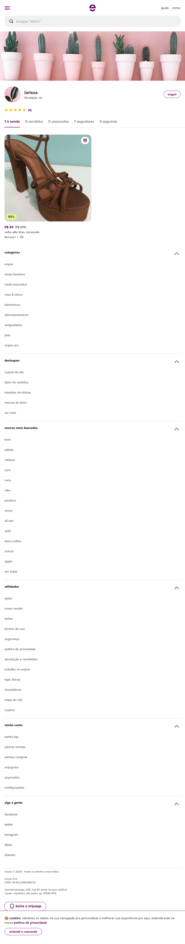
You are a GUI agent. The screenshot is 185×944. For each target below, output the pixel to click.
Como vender (14, 608)
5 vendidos (34, 121)
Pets (8, 335)
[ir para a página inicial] (92, 9)
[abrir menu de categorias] (7, 8)
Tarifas (9, 618)
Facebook (11, 814)
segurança (12, 639)
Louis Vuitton (13, 541)
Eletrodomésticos (17, 315)
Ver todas (11, 571)
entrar (176, 8)
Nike (7, 490)
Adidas (9, 449)
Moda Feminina (15, 274)
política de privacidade (30, 922)
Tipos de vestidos (16, 382)
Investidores (13, 689)
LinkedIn (10, 855)
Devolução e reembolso (21, 659)
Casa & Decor (14, 294)
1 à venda (12, 121)
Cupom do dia (14, 372)
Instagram (11, 834)
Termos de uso (15, 628)
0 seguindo (108, 121)
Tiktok (8, 845)
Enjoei (9, 264)
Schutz (9, 551)
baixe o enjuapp (28, 906)
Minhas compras (16, 757)
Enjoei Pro (12, 345)
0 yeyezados (58, 121)
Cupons (10, 710)
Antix (8, 531)
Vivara (9, 510)
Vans (8, 480)
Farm (8, 439)
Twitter (9, 824)
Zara (7, 470)
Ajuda (8, 598)
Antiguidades (13, 325)
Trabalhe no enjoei (17, 669)
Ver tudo (10, 412)
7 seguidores (84, 121)
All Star (9, 520)
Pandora (10, 500)
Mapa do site (13, 700)
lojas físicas (12, 679)
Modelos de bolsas (18, 392)
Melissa (10, 460)
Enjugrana (11, 767)
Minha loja (11, 736)
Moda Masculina (16, 284)
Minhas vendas (15, 747)
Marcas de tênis (16, 402)
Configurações (14, 787)
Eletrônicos (12, 304)
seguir (172, 94)
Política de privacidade (20, 649)
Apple (8, 561)
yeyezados (12, 777)
